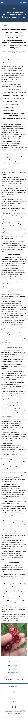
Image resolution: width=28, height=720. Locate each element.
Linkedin (15, 665)
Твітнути (14, 669)
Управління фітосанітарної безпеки (10, 51)
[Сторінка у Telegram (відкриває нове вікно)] (13, 702)
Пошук (24, 2)
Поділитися (15, 662)
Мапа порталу (12, 686)
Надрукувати (14, 672)
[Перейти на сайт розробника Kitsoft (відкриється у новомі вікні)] (9, 717)
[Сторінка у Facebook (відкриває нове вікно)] (15, 702)
